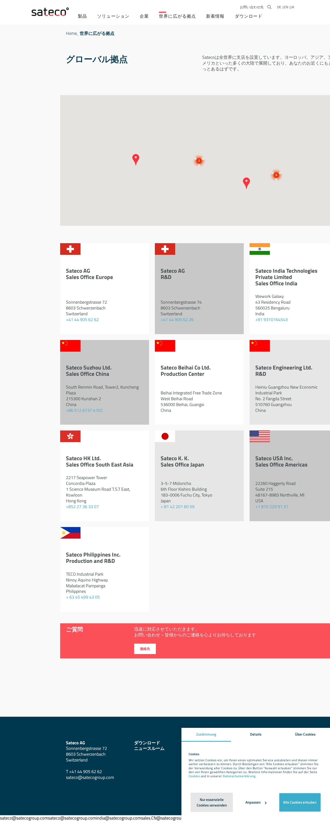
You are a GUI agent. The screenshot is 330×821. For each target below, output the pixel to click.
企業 (144, 16)
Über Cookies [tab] (305, 734)
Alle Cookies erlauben (299, 802)
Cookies (194, 776)
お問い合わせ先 (252, 7)
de (279, 7)
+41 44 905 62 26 (177, 319)
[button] (246, 183)
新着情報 (215, 16)
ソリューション (113, 16)
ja (292, 7)
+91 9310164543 (271, 319)
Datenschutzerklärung (239, 776)
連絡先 (145, 648)
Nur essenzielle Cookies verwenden (212, 802)
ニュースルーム (149, 748)
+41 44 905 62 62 (82, 319)
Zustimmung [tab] (206, 734)
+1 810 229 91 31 (271, 506)
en (286, 7)
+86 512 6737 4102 (84, 410)
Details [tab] (255, 734)
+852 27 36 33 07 (82, 506)
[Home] (50, 12)
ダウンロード (249, 16)
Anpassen (253, 802)
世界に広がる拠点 (177, 16)
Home (71, 33)
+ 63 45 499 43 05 (83, 597)
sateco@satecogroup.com (90, 777)
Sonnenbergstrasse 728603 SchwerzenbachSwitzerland (86, 751)
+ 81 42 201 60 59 (177, 506)
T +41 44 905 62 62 (84, 771)
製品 (82, 16)
